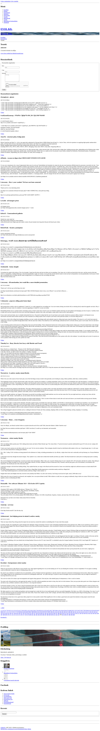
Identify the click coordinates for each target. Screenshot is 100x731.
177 (23, 614)
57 (83, 610)
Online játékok (27, 729)
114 (82, 612)
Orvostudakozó (7, 696)
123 (4, 613)
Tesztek (6, 17)
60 (87, 610)
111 (75, 612)
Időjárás (3, 729)
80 (20, 612)
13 (14, 610)
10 (9, 610)
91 (37, 612)
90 (35, 612)
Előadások (6, 22)
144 (50, 613)
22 (28, 610)
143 (47, 613)
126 (10, 613)
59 (86, 610)
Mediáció (6, 14)
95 (43, 612)
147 (56, 613)
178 (26, 614)
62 (90, 610)
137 (34, 613)
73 (9, 612)
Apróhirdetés (20, 729)
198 (69, 614)
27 (36, 610)
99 (49, 612)
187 (45, 614)
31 (42, 610)
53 (76, 610)
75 (12, 612)
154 (71, 613)
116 (86, 612)
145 (52, 613)
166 (98, 613)
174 (17, 614)
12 (12, 610)
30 (40, 610)
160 (85, 613)
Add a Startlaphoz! (9, 729)
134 (28, 613)
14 (15, 610)
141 (43, 613)
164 (93, 613)
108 (69, 612)
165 (96, 613)
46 (65, 610)
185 (41, 614)
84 (26, 612)
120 (94, 612)
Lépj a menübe (14, 1)
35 (48, 610)
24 (31, 610)
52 (75, 610)
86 (29, 612)
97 (46, 612)
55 (80, 610)
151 (65, 613)
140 (41, 613)
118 (90, 612)
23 (30, 610)
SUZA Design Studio (9, 693)
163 (91, 613)
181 (32, 614)
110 (73, 612)
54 (78, 610)
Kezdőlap (6, 10)
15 (17, 610)
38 (53, 610)
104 (60, 612)
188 (47, 614)
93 (40, 612)
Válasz (2, 112)
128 (15, 613)
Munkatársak (7, 18)
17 (20, 610)
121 (97, 612)
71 (6, 612)
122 (1, 613)
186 (43, 614)
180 (30, 614)
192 (56, 614)
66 (97, 610)
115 (84, 612)
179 (28, 614)
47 (67, 610)
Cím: (3, 70)
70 (4, 612)
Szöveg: (4, 73)
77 (15, 612)
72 (7, 612)
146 (54, 613)
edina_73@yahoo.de (6, 657)
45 (64, 610)
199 (71, 614)
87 (31, 612)
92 (38, 612)
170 (8, 614)
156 (76, 613)
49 (70, 610)
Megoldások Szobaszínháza (10, 21)
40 (56, 610)
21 (26, 610)
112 (77, 612)
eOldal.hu (3, 727)
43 (61, 610)
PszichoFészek (7, 703)
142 (45, 613)
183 (37, 614)
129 (17, 613)
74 (10, 612)
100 (51, 612)
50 (72, 610)
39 (55, 610)
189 (50, 614)
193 (58, 614)
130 (19, 613)
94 (41, 612)
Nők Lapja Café (8, 698)
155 (74, 613)
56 (81, 610)
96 (45, 612)
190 (52, 614)
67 (98, 610)
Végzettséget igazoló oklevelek (11, 680)
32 (44, 610)
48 (69, 610)
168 (4, 614)
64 (94, 610)
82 (23, 612)
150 (63, 613)
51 (73, 610)
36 (50, 610)
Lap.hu (15, 729)
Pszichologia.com (8, 699)
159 (82, 613)
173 (15, 614)
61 (89, 610)
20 (25, 610)
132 (23, 613)
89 (34, 612)
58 (84, 610)
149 (61, 613)
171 (10, 614)
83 (24, 612)
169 (6, 614)
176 (21, 614)
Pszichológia (7, 12)
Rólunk (5, 11)
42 (59, 610)
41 (58, 610)
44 (62, 610)
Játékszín (6, 700)
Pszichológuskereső (8, 702)
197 (67, 614)
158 (80, 613)
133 (26, 613)
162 (89, 613)
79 (18, 612)
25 (33, 610)
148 (58, 613)
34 (47, 610)
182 (34, 614)
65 (95, 610)
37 (51, 610)
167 (1, 614)
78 (17, 612)
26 (34, 610)
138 (37, 613)
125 (8, 613)
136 (32, 613)
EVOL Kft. (6, 29)
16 (19, 610)
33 (45, 610)
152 (67, 613)
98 (48, 612)
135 (30, 613)
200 (74, 614)
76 (13, 612)
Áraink (5, 19)
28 (37, 610)
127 (12, 613)
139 (39, 613)
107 (67, 612)
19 (23, 610)
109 (71, 612)
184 (39, 614)
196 (65, 614)
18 (22, 610)
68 (1, 612)
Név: (3, 66)
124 (6, 613)
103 (58, 612)
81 (21, 612)
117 (88, 612)
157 (78, 613)
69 (2, 612)
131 (21, 613)
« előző (2, 608)
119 (92, 612)
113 (80, 612)
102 (56, 612)
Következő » (4, 617)
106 (65, 612)
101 (54, 612)
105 (62, 612)
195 (63, 614)
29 (39, 610)
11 (11, 610)
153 (69, 613)
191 (54, 614)
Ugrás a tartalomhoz (6, 1)
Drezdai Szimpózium (9, 668)
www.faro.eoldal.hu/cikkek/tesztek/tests (12, 53)
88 (32, 612)
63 (92, 610)
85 (27, 612)
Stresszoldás (7, 15)
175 (19, 614)
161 (87, 613)
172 (12, 614)
